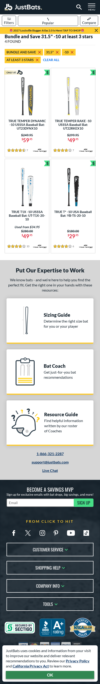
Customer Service (48, 549)
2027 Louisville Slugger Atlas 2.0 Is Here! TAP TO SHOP (47, 30)
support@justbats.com (50, 462)
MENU (93, 8)
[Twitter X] (28, 533)
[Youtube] (71, 533)
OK (50, 674)
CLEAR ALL (51, 60)
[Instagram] (42, 533)
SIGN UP (83, 503)
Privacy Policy (78, 661)
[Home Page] (23, 7)
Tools (48, 603)
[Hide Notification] (96, 30)
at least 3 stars (20, 60)
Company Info (48, 585)
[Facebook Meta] (14, 533)
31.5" (50, 52)
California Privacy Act (31, 666)
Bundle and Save (21, 52)
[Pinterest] (56, 533)
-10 (66, 52)
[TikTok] (86, 533)
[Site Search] (78, 7)
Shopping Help (47, 567)
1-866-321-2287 (50, 453)
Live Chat (50, 470)
